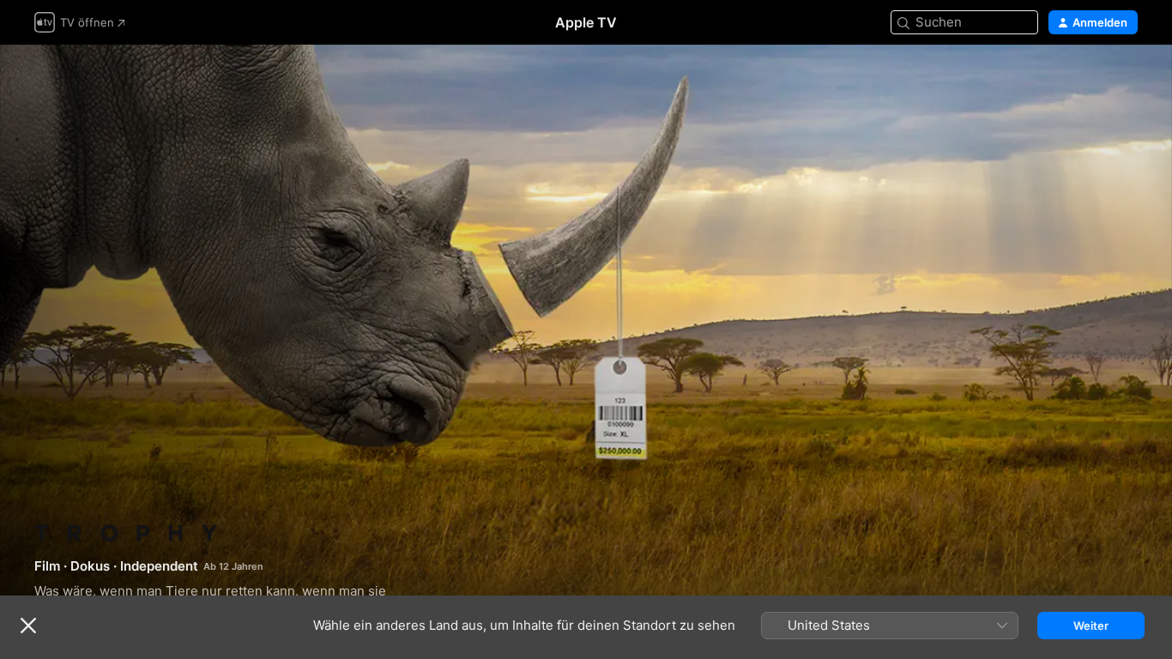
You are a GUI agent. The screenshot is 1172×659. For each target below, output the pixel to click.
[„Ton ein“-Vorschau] (1126, 78)
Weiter (1091, 625)
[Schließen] (28, 625)
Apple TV (586, 22)
